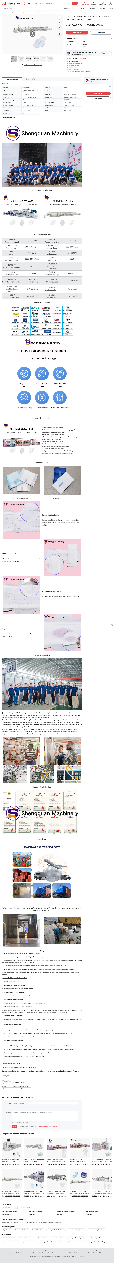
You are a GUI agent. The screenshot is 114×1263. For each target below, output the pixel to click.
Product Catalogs (25, 1207)
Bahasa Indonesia (103, 1252)
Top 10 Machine (62, 1242)
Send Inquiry (77, 32)
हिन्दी (79, 1252)
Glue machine (60, 1214)
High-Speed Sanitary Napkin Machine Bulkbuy (93, 1242)
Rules (111, 8)
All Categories (7, 8)
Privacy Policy (82, 1256)
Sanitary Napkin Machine (41, 12)
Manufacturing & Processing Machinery (15, 12)
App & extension (92, 8)
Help (82, 8)
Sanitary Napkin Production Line (56, 1230)
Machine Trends (74, 1242)
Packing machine (6, 1214)
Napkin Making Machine (95, 1238)
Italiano (48, 1252)
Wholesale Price (59, 1251)
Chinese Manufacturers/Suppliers (37, 1251)
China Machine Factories (9, 1238)
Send (14, 1126)
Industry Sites (68, 1251)
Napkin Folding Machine (31, 1242)
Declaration (74, 1256)
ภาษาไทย (84, 1252)
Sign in (110, 4)
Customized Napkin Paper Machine (12, 1242)
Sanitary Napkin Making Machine (77, 1238)
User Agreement (66, 1256)
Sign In (69, 71)
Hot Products (16, 1251)
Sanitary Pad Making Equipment (76, 1230)
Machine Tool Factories (42, 1238)
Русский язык (42, 1252)
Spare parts (32, 1214)
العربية (66, 1252)
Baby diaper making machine (9, 1211)
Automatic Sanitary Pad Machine (96, 1230)
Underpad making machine (92, 1211)
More (3, 1245)
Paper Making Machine (38, 1230)
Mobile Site (93, 1251)
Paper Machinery (29, 12)
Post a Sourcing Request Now (48, 1126)
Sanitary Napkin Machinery (47, 1242)
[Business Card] (110, 86)
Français (35, 1252)
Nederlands (60, 1252)
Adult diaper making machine (36, 1211)
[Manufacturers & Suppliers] (11, 3)
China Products (24, 1251)
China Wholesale (50, 1251)
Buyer (74, 8)
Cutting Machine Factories (58, 1238)
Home (3, 12)
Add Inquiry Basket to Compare (33, 65)
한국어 (70, 1252)
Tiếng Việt (95, 1252)
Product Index (86, 1251)
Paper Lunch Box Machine (22, 1230)
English (18, 1252)
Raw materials (88, 1214)
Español (23, 1252)
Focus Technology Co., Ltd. (46, 1256)
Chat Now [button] (102, 32)
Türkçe (89, 1252)
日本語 (75, 1252)
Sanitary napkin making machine (65, 1211)
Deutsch (54, 1252)
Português (29, 1252)
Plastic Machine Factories (26, 1238)
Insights (99, 1251)
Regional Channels (77, 1251)
